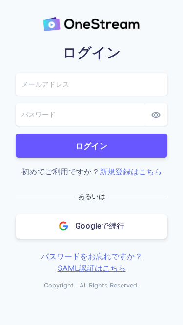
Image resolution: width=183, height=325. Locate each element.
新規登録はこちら (131, 171)
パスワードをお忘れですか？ (91, 256)
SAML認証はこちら (92, 268)
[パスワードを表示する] (155, 114)
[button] (91, 226)
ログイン (92, 146)
